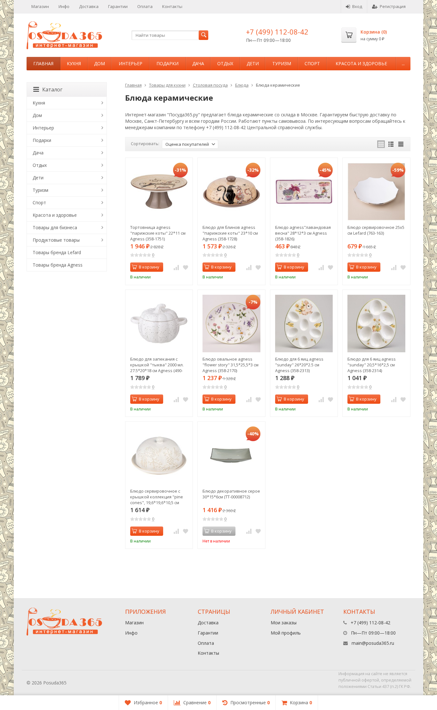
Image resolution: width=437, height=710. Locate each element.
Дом (99, 63)
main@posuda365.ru (373, 643)
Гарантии (118, 6)
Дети (253, 63)
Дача (198, 63)
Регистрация (393, 6)
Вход (357, 6)
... (403, 63)
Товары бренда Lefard (57, 252)
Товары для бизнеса (55, 227)
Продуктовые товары (56, 240)
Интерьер (130, 63)
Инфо (64, 6)
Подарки (167, 63)
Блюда (242, 85)
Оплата (145, 6)
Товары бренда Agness (58, 265)
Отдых (225, 63)
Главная (43, 63)
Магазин (40, 6)
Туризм (281, 63)
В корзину (149, 267)
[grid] (381, 144)
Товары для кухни (167, 85)
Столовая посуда (210, 85)
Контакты (172, 6)
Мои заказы (284, 623)
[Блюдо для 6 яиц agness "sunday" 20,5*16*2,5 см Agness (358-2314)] (376, 324)
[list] (391, 144)
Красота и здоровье (361, 63)
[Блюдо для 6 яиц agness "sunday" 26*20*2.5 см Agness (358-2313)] (304, 324)
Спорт (312, 63)
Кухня (74, 63)
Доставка (89, 6)
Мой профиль (286, 633)
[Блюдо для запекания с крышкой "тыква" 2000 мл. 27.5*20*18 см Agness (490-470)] (159, 324)
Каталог (52, 89)
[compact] (401, 144)
